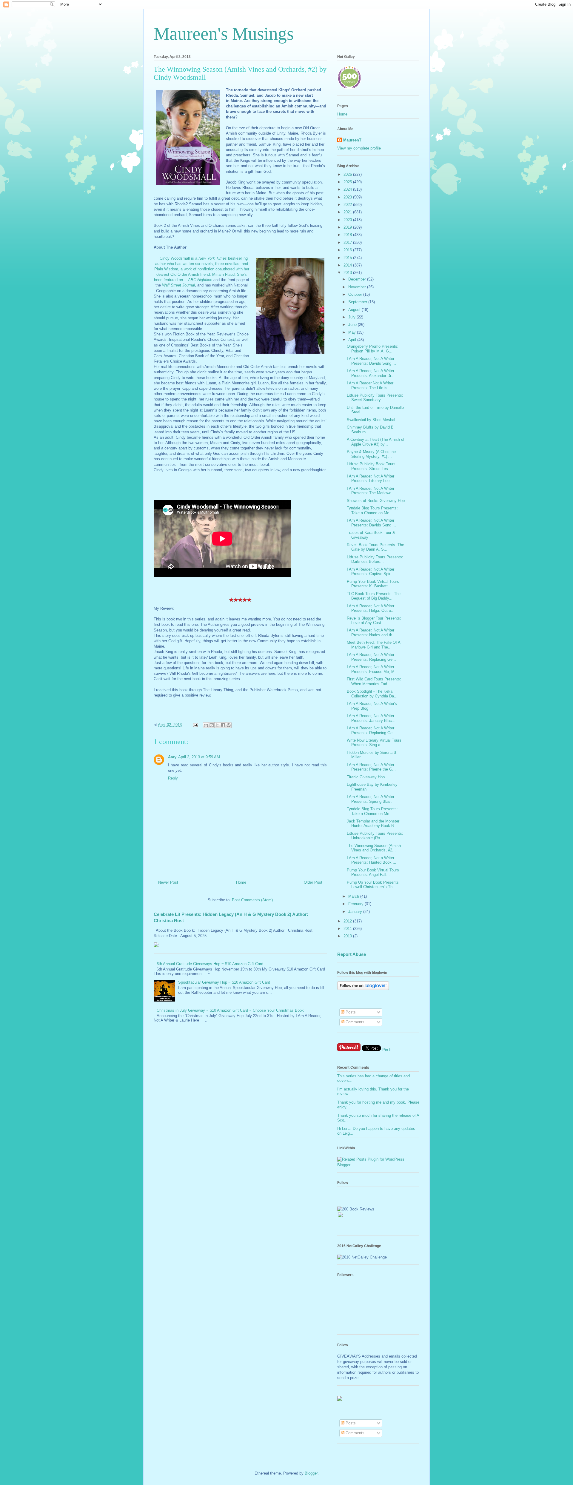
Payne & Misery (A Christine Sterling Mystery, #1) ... (371, 454)
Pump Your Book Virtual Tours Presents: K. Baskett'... (373, 584)
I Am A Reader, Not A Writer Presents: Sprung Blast (370, 799)
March (354, 896)
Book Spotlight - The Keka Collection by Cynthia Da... (372, 693)
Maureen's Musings (224, 34)
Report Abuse (351, 954)
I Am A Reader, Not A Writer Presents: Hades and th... (371, 632)
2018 (348, 234)
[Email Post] (195, 725)
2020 (348, 220)
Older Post (313, 882)
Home (241, 882)
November (357, 287)
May (352, 332)
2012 (348, 921)
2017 (348, 242)
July (352, 317)
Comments (354, 1022)
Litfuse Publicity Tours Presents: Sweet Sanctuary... (375, 397)
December (357, 279)
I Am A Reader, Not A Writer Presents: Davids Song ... (371, 361)
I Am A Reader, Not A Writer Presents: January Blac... (371, 718)
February (356, 904)
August (355, 309)
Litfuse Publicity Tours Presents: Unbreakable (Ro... (375, 835)
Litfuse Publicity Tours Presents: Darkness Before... (375, 559)
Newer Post (168, 882)
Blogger (311, 1473)
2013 (348, 272)
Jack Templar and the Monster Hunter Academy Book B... (373, 823)
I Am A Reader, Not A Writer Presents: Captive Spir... (370, 571)
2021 (348, 212)
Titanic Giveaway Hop (366, 777)
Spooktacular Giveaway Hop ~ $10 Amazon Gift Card (224, 982)
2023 (348, 197)
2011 (348, 928)
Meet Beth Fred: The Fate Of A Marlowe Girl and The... (373, 644)
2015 (348, 257)
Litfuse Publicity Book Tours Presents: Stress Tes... (371, 466)
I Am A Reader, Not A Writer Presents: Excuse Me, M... (372, 669)
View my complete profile (359, 148)
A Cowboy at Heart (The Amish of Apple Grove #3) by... (375, 441)
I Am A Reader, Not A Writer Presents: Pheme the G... (371, 767)
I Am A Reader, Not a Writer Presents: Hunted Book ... (371, 860)
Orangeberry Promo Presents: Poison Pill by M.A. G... (372, 348)
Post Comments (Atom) (252, 900)
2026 (348, 174)
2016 (348, 250)
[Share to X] (217, 725)
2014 (348, 265)
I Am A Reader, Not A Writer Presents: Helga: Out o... (371, 608)
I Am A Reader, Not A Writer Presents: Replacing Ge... (371, 657)
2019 (348, 227)
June (353, 324)
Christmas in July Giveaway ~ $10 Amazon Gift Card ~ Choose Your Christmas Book (230, 1010)
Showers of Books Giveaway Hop (376, 500)
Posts (350, 1012)
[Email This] (206, 725)
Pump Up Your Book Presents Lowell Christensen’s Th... (373, 884)
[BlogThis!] (212, 725)
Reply (173, 778)
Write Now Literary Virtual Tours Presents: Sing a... (374, 742)
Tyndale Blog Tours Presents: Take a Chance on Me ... (372, 510)
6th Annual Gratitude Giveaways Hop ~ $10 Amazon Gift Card (210, 964)
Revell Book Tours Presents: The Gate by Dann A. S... (375, 547)
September (358, 302)
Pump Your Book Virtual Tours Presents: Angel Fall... (373, 872)
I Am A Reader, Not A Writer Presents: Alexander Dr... (371, 373)
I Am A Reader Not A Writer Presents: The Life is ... (370, 385)
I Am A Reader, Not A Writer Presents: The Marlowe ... (371, 490)
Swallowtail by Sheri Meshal (371, 420)
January (355, 911)
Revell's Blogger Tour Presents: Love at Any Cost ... (374, 620)
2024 (348, 189)
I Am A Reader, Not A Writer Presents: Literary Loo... (370, 478)
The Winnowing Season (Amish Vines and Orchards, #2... (374, 848)
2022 (348, 204)
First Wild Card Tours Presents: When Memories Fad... (374, 681)
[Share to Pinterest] (229, 725)
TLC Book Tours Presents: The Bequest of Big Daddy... (374, 596)
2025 (348, 182)
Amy (172, 757)
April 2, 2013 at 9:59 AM (199, 757)
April (352, 340)
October (355, 294)
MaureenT (352, 140)
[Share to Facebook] (223, 725)
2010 (348, 936)
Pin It (387, 1049)
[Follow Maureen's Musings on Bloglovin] (363, 988)
